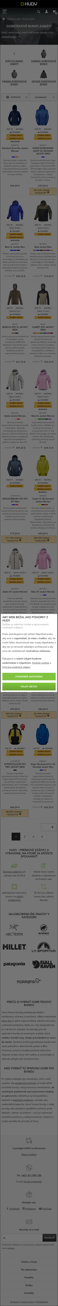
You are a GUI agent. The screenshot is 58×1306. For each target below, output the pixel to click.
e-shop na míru (27, 1302)
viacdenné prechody (25, 1083)
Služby (29, 1285)
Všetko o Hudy (29, 1261)
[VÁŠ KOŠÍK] (54, 12)
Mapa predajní (29, 1154)
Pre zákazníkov (29, 1269)
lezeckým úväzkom (23, 1100)
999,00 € (36, 807)
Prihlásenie (46, 12)
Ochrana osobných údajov (16, 667)
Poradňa (29, 1277)
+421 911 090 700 (31, 1175)
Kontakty (29, 1292)
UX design (14, 1302)
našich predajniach (15, 898)
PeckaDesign (42, 1302)
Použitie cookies (40, 663)
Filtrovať (15, 97)
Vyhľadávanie (39, 12)
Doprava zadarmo (12, 872)
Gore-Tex (6, 1021)
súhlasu (11, 1248)
